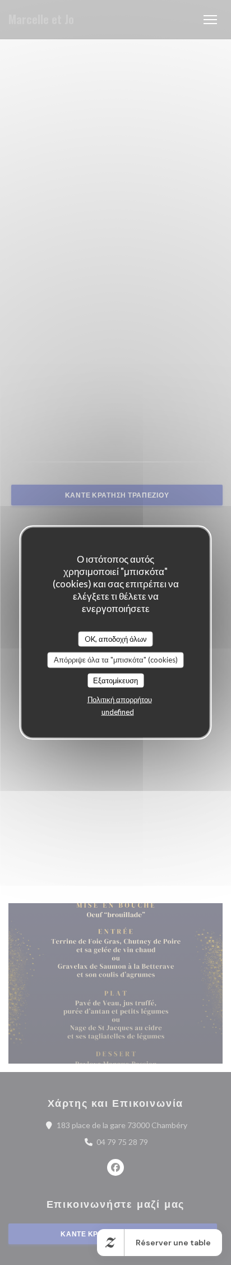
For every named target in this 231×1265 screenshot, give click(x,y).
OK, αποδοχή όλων (116, 638)
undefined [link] (117, 711)
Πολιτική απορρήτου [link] (119, 699)
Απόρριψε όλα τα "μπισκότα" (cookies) (116, 659)
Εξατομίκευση (115, 679)
